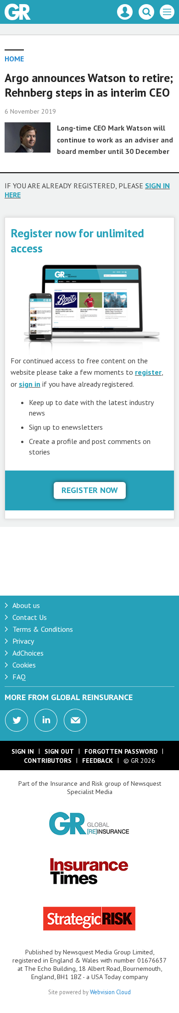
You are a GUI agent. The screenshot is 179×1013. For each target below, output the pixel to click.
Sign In (22, 751)
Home (14, 58)
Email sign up (75, 720)
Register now (90, 490)
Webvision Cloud (110, 992)
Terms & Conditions (42, 629)
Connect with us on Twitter (16, 720)
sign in (29, 384)
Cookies (24, 664)
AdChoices (28, 652)
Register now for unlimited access (77, 240)
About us (26, 605)
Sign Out (59, 751)
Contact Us (29, 617)
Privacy (23, 641)
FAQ (19, 676)
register (148, 372)
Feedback (97, 760)
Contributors (48, 760)
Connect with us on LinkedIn (46, 720)
